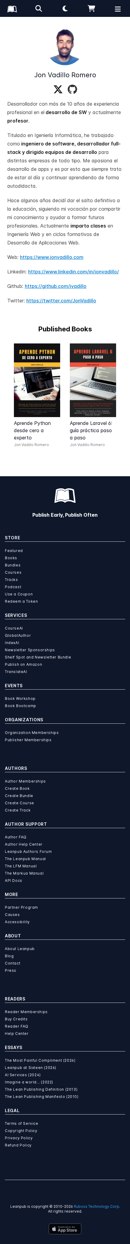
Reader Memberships (26, 1012)
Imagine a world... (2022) (29, 1082)
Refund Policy (18, 1145)
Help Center (17, 1033)
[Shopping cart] (91, 8)
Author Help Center (24, 844)
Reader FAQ (16, 1026)
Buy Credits (16, 1019)
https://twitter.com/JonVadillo (61, 301)
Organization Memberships (32, 732)
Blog (9, 956)
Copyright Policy (21, 1130)
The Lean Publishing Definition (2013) (41, 1089)
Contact (12, 963)
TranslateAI (16, 671)
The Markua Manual (24, 873)
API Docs (13, 880)
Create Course (19, 803)
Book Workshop (20, 698)
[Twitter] (58, 90)
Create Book (17, 788)
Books (11, 558)
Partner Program (21, 907)
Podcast (13, 587)
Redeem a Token (21, 601)
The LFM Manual (21, 866)
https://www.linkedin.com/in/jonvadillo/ (73, 272)
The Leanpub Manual (25, 858)
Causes (12, 914)
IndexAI (12, 642)
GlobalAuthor (18, 635)
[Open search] (38, 8)
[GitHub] (72, 90)
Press (10, 970)
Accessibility (17, 922)
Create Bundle (19, 795)
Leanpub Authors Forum (28, 851)
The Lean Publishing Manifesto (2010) (42, 1096)
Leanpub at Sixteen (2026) (30, 1067)
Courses (13, 572)
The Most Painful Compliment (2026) (40, 1060)
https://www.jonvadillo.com (51, 257)
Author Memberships (25, 781)
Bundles (13, 565)
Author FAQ (16, 837)
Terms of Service (21, 1123)
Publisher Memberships (28, 740)
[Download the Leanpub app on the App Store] (65, 1228)
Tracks (11, 579)
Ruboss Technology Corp (96, 1206)
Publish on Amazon (23, 664)
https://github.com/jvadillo (55, 286)
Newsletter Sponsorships (30, 650)
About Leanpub (20, 948)
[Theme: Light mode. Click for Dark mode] (65, 8)
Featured (14, 550)
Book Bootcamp (20, 705)
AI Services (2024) (23, 1075)
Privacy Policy (19, 1138)
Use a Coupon (19, 594)
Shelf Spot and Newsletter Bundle (38, 657)
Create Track (18, 810)
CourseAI (14, 628)
